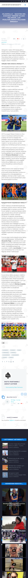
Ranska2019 (15, 355)
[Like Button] (3, 343)
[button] (22, 394)
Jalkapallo (5, 352)
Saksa (11, 357)
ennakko (5, 350)
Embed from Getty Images (7, 182)
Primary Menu (25, 5)
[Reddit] (13, 361)
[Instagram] (26, 1)
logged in (12, 420)
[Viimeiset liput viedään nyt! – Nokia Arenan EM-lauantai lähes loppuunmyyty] (5, 467)
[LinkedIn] (11, 361)
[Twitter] (24, 1)
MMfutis (13, 352)
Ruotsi (4, 357)
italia (19, 350)
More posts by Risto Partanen (14, 387)
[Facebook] (21, 1)
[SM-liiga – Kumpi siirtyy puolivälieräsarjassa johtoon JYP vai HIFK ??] (8, 402)
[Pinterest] (6, 361)
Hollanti (13, 350)
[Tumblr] (8, 361)
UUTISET (4, 42)
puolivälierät (6, 355)
